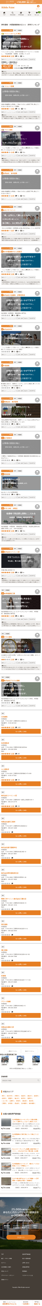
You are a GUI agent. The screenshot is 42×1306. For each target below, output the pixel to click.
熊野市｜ (30, 1098)
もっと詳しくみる (21, 731)
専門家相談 (21, 15)
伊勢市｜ (17, 1096)
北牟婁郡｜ (24, 1103)
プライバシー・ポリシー (7, 1275)
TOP (4, 15)
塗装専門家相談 (26, 1254)
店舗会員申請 (25, 1267)
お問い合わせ (25, 1262)
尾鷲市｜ (11, 1098)
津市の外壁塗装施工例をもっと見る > (21, 1068)
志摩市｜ (12, 1101)
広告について (4, 1271)
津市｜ (4, 1096)
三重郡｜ (4, 1103)
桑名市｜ (30, 1096)
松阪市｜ (24, 1096)
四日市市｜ (10, 1096)
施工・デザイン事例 (6, 1258)
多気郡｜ (11, 1103)
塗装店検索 (12, 15)
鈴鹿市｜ (36, 1096)
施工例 (29, 15)
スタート (21, 1237)
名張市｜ (4, 1098)
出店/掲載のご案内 (6, 1267)
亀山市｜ (17, 1098)
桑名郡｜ (25, 1101)
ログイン (3, 1262)
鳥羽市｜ (24, 1098)
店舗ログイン (4, 1279)
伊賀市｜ (18, 1101)
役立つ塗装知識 (26, 1258)
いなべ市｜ (5, 1101)
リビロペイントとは (27, 1275)
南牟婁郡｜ (32, 1103)
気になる (37, 13)
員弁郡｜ (31, 1101)
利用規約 (24, 1271)
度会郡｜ (17, 1103)
